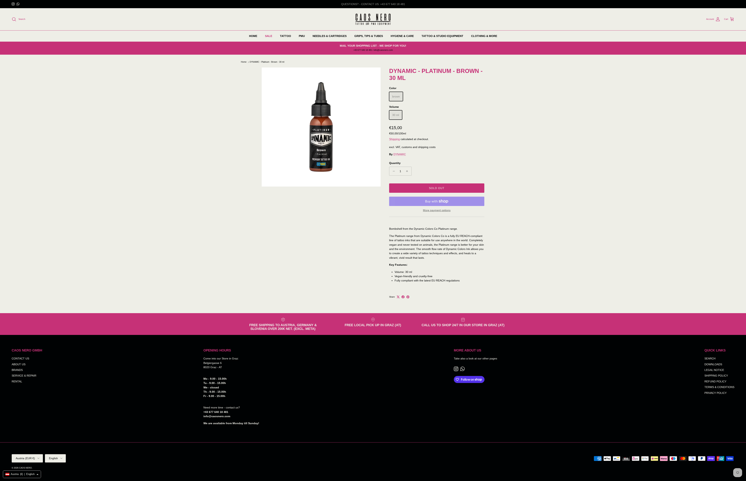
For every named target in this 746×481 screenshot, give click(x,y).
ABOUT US (18, 364)
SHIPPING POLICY (716, 375)
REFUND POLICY (715, 381)
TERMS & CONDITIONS (719, 387)
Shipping (394, 139)
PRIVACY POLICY (715, 392)
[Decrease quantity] (392, 171)
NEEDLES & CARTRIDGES (330, 35)
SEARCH (709, 358)
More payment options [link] (437, 210)
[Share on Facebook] (403, 296)
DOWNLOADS (713, 364)
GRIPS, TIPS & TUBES (368, 35)
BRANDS (17, 369)
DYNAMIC (399, 154)
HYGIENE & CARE (402, 35)
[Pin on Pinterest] (407, 296)
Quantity (395, 163)
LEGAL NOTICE (714, 369)
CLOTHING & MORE (484, 35)
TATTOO (285, 35)
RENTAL (17, 381)
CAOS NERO (25, 468)
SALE (268, 35)
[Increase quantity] (408, 171)
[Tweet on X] (398, 296)
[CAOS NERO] (373, 19)
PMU (302, 35)
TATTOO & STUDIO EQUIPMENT (442, 35)
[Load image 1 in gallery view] (321, 127)
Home (244, 62)
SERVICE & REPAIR (24, 375)
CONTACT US (20, 358)
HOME (253, 35)
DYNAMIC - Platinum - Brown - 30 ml (267, 62)
